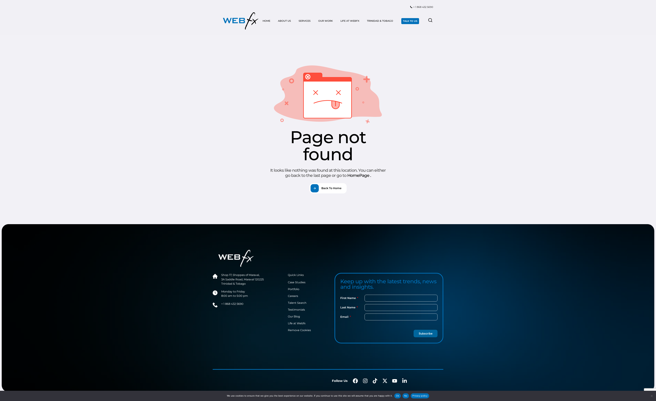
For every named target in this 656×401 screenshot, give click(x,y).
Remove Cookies (299, 330)
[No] (651, 396)
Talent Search (297, 302)
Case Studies (296, 282)
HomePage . (359, 175)
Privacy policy (419, 395)
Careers (293, 296)
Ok (397, 395)
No (405, 395)
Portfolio (293, 289)
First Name (348, 298)
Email (344, 316)
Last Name (348, 307)
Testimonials (296, 309)
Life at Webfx (297, 323)
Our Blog (294, 316)
